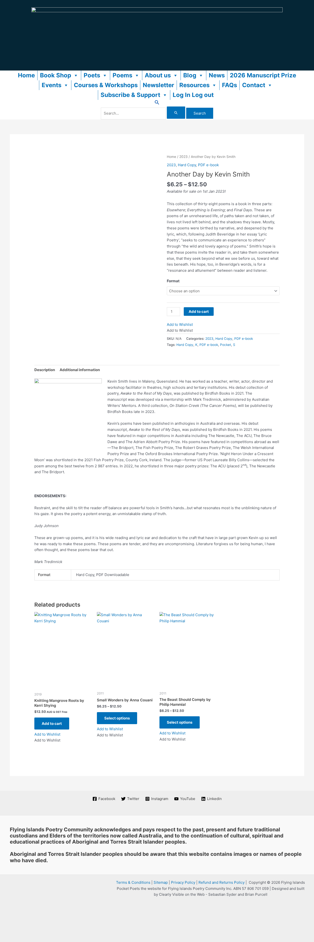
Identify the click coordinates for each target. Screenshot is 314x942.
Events (51, 85)
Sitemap (161, 882)
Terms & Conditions (133, 882)
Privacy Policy (183, 882)
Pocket (225, 345)
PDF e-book (208, 165)
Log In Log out (193, 94)
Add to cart (199, 311)
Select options (117, 718)
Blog (189, 75)
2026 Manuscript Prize (263, 75)
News (217, 75)
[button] (157, 103)
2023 (183, 157)
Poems (122, 75)
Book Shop (55, 75)
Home (26, 75)
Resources (194, 85)
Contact (253, 85)
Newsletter (158, 85)
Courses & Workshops (106, 85)
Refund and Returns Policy (221, 882)
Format (173, 281)
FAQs (229, 85)
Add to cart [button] (52, 723)
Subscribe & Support (130, 94)
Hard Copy (187, 165)
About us (158, 75)
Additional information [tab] (80, 369)
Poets (92, 75)
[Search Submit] (176, 112)
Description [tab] (44, 369)
